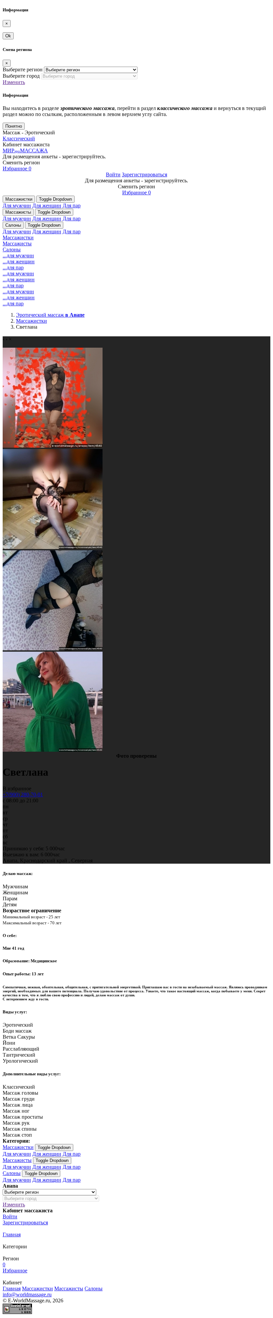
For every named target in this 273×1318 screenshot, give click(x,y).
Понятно (13, 126)
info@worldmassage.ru (27, 1294)
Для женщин (46, 205)
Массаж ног (16, 1111)
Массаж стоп (17, 1135)
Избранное (17, 168)
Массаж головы (20, 1093)
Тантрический (19, 1055)
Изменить (14, 82)
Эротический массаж (50, 315)
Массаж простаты (23, 1117)
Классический (19, 138)
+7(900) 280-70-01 (23, 794)
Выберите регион (23, 69)
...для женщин (19, 261)
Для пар (72, 205)
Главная (12, 1234)
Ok (8, 35)
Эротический (18, 1025)
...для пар (13, 267)
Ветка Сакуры (19, 1037)
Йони (9, 1043)
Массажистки (18, 199)
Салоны (13, 225)
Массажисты (18, 212)
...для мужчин (18, 255)
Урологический (20, 1061)
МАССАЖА (25, 150)
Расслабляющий (21, 1049)
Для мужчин (17, 205)
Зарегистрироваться (144, 174)
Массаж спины (20, 1129)
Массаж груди (19, 1099)
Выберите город (21, 76)
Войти (113, 174)
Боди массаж (17, 1031)
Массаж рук (16, 1123)
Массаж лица (18, 1105)
